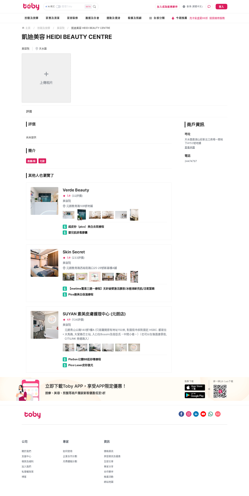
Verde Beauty (76, 190)
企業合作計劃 (70, 456)
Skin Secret (74, 252)
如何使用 (67, 451)
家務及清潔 (53, 18)
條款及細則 (28, 461)
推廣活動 (108, 476)
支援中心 (26, 456)
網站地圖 (108, 481)
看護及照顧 (135, 18)
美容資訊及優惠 (112, 456)
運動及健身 (113, 18)
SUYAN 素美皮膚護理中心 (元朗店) (94, 313)
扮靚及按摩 (31, 18)
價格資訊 (108, 451)
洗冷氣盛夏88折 (198, 18)
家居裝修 (72, 18)
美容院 (61, 27)
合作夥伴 (108, 471)
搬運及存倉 (92, 18)
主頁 (28, 28)
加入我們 (26, 466)
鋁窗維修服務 (217, 18)
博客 (24, 476)
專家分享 (108, 466)
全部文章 (108, 461)
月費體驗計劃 (70, 461)
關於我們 (26, 451)
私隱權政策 (28, 471)
